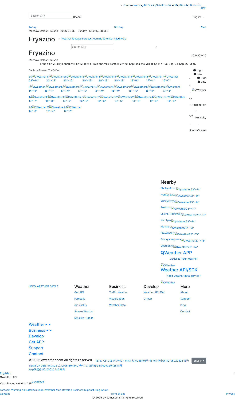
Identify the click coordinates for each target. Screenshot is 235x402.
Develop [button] (36, 336)
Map (203, 27)
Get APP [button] (36, 342)
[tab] (117, 324)
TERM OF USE (104, 360)
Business (195, 5)
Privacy (230, 393)
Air (23, 389)
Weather (66, 38)
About (104, 389)
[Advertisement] (117, 157)
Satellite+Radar (165, 5)
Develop (185, 5)
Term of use (118, 393)
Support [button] (36, 348)
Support (89, 389)
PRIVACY (118, 360)
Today (32, 27)
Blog (97, 389)
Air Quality (150, 5)
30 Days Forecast (82, 38)
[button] (5, 373)
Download (38, 381)
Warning (139, 5)
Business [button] (37, 330)
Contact (5, 393)
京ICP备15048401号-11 (139, 360)
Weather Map (53, 389)
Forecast (128, 5)
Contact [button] (36, 353)
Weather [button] (37, 324)
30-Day (118, 27)
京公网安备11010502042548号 (171, 360)
